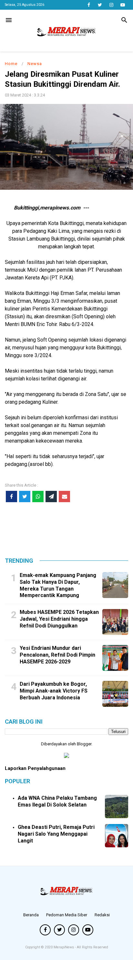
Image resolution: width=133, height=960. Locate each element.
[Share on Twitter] (24, 496)
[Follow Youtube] (122, 5)
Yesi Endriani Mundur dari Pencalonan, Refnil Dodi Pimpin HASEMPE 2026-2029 (57, 655)
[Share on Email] (64, 496)
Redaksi (102, 914)
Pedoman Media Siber (66, 914)
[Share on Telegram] (51, 496)
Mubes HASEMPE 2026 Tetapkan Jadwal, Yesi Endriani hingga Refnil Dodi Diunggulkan (59, 619)
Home (11, 63)
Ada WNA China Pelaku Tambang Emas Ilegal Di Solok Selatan (57, 801)
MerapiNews (64, 947)
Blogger (84, 743)
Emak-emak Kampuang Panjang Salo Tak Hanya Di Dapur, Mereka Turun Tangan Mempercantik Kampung (58, 585)
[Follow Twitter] (100, 5)
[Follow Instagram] (111, 5)
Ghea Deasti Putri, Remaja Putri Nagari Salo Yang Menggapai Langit (56, 834)
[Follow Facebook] (88, 5)
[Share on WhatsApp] (38, 496)
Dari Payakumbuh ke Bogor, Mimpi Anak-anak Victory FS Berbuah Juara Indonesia (53, 691)
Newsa (34, 63)
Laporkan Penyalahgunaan (35, 768)
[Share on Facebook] (11, 496)
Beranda (31, 914)
